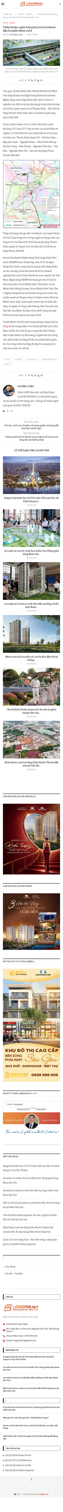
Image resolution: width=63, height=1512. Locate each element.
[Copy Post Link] (32, 80)
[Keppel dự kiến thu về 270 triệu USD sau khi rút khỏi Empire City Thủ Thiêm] (31, 475)
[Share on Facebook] (25, 80)
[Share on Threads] (38, 80)
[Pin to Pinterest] (29, 80)
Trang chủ (7, 14)
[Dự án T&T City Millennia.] (31, 970)
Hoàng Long (16, 34)
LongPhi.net (43, 1494)
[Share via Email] (41, 80)
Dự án (7, 359)
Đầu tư (8, 364)
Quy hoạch (32, 359)
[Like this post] (22, 80)
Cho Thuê (10, 1266)
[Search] (60, 4)
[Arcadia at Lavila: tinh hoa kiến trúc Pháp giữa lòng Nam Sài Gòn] (31, 528)
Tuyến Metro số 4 (49, 359)
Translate (41, 1109)
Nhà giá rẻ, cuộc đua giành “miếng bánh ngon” (26, 1418)
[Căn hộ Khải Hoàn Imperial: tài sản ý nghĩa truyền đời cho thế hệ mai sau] (31, 687)
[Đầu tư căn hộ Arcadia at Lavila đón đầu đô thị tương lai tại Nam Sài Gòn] (31, 634)
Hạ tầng (18, 359)
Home (31, 1487)
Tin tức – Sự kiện (14, 1273)
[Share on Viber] (35, 80)
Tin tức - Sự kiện (25, 14)
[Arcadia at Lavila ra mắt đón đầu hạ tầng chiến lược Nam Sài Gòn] (31, 581)
